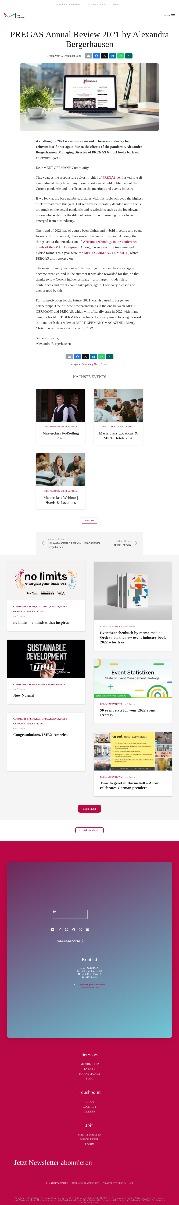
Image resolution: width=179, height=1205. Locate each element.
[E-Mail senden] (88, 55)
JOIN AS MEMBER (89, 1134)
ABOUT (90, 1101)
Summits (72, 426)
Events (54, 606)
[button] (169, 15)
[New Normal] (46, 659)
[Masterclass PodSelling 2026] (60, 405)
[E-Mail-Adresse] (87, 929)
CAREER (89, 1111)
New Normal (23, 695)
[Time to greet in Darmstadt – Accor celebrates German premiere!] (133, 751)
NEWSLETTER (89, 1139)
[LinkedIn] (52, 929)
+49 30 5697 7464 (90, 987)
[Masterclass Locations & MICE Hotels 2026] (118, 405)
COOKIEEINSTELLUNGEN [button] (114, 1183)
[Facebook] (73, 929)
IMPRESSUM (77, 1183)
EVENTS (89, 1068)
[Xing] (59, 929)
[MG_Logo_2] (70, 914)
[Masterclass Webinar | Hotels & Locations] (60, 469)
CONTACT (89, 1106)
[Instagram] (66, 929)
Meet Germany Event (55, 426)
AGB (131, 1183)
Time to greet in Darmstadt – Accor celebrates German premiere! (129, 785)
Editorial (42, 606)
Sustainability (57, 684)
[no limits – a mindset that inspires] (46, 581)
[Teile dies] (96, 55)
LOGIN (89, 1144)
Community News (90, 364)
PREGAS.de (111, 177)
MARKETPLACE (89, 1073)
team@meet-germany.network (91, 984)
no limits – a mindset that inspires (41, 622)
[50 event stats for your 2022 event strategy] (133, 678)
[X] (80, 929)
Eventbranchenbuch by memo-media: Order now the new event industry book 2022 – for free (133, 637)
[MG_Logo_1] (15, 15)
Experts (104, 364)
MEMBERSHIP (89, 1063)
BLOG (90, 1078)
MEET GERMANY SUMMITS (106, 253)
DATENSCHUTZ (92, 1183)
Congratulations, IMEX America (40, 734)
